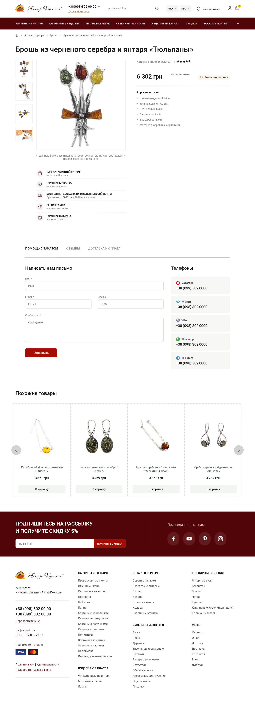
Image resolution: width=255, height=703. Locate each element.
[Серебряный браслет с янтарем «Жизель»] (41, 437)
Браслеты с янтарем (146, 586)
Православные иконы (93, 580)
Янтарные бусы (202, 580)
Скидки (191, 23)
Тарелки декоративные (148, 648)
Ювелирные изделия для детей (213, 607)
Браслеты (198, 586)
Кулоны (138, 596)
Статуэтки (139, 665)
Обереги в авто (143, 670)
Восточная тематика (91, 640)
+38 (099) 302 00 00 (33, 614)
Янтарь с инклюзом (146, 659)
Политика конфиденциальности (37, 664)
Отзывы (73, 248)
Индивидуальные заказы (95, 656)
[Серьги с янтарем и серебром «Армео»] (99, 437)
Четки (196, 596)
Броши (53, 35)
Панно (82, 607)
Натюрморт (85, 651)
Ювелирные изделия (64, 23)
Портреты (84, 596)
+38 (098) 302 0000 (191, 306)
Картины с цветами (91, 629)
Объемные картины (91, 645)
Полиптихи (85, 634)
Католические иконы (92, 591)
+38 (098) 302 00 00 (33, 608)
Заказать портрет (216, 23)
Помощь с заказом (41, 248)
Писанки (138, 686)
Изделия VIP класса (165, 23)
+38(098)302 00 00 (82, 6)
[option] (24, 69)
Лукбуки (197, 665)
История (197, 643)
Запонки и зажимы (145, 613)
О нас (195, 638)
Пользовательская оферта (33, 669)
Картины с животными (93, 613)
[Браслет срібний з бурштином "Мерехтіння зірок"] (156, 437)
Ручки (136, 632)
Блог (195, 659)
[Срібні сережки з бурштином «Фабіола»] (213, 437)
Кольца (138, 607)
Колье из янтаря (144, 602)
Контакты (198, 654)
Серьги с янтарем (144, 580)
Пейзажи (84, 602)
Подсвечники (142, 681)
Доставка (198, 648)
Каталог (197, 632)
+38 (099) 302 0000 (191, 288)
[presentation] (16, 450)
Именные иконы (89, 586)
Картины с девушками (93, 624)
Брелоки (138, 654)
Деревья (138, 643)
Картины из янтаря (29, 23)
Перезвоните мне (79, 11)
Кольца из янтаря (203, 613)
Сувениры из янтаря (130, 23)
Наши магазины (210, 9)
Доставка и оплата (104, 248)
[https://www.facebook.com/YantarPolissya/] (173, 538)
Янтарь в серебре (97, 23)
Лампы (83, 686)
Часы (136, 638)
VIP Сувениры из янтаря (94, 675)
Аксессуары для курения (149, 675)
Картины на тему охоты (93, 618)
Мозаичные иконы (90, 681)
